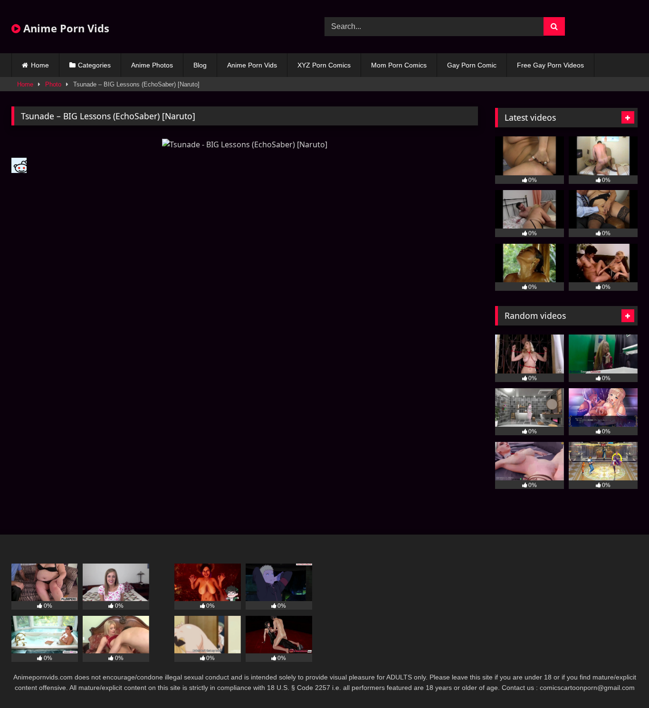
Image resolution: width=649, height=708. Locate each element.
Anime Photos (152, 65)
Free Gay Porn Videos (550, 65)
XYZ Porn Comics (324, 65)
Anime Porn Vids (64, 28)
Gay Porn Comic (471, 65)
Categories (94, 65)
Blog (200, 65)
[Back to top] (619, 679)
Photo (53, 84)
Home (40, 65)
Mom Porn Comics (399, 65)
